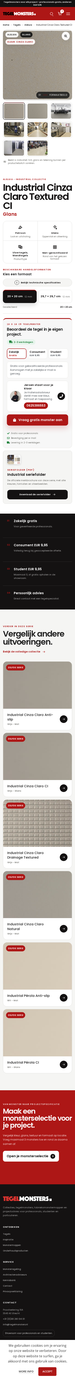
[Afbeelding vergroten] (66, 36)
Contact (7, 1285)
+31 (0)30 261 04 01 (14, 1319)
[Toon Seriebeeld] (61, 111)
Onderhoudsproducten (15, 1250)
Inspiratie (8, 1239)
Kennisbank (9, 1280)
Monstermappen (12, 1245)
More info (26, 1371)
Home (6, 24)
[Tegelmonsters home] (19, 13)
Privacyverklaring (12, 1291)
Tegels (16, 24)
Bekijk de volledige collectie (21, 651)
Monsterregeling (12, 1269)
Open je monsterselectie (30, 1156)
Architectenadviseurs (15, 1274)
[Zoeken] (51, 13)
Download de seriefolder (35, 494)
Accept (47, 1371)
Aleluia (28, 24)
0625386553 (35, 405)
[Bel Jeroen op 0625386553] (61, 396)
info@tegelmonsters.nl (15, 1324)
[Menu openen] (68, 13)
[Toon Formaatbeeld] (14, 111)
